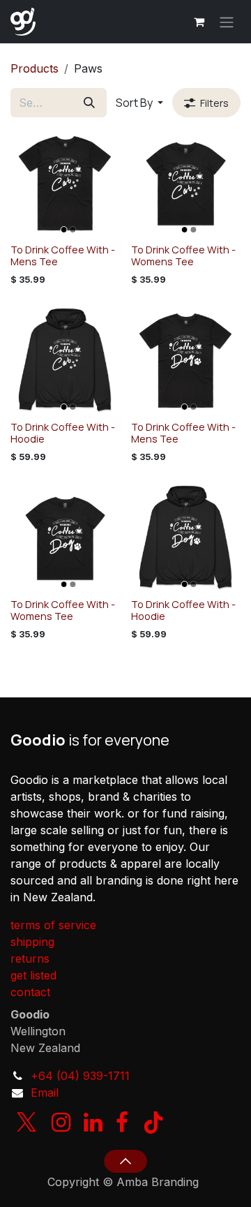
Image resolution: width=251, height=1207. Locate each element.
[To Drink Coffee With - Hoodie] (65, 360)
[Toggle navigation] (227, 21)
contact (30, 992)
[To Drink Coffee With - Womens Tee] (186, 183)
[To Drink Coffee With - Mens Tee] (65, 183)
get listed (33, 975)
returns (30, 958)
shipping (32, 942)
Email (45, 1092)
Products (34, 68)
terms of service (53, 925)
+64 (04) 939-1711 (80, 1076)
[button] (139, 102)
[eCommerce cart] (199, 22)
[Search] (89, 102)
